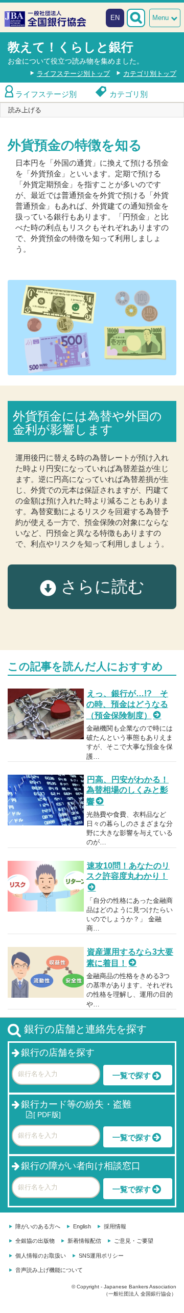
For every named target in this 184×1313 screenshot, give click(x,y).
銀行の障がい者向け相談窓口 (81, 1166)
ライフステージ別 (46, 94)
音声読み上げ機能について (49, 1270)
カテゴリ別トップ (149, 73)
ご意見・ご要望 (133, 1241)
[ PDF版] (47, 1114)
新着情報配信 (84, 1241)
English (82, 1226)
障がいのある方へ (37, 1226)
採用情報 (115, 1226)
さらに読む (100, 586)
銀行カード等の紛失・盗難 (76, 1104)
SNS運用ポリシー (101, 1256)
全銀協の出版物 (35, 1241)
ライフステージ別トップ (73, 73)
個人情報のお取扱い (40, 1256)
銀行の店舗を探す (58, 1052)
